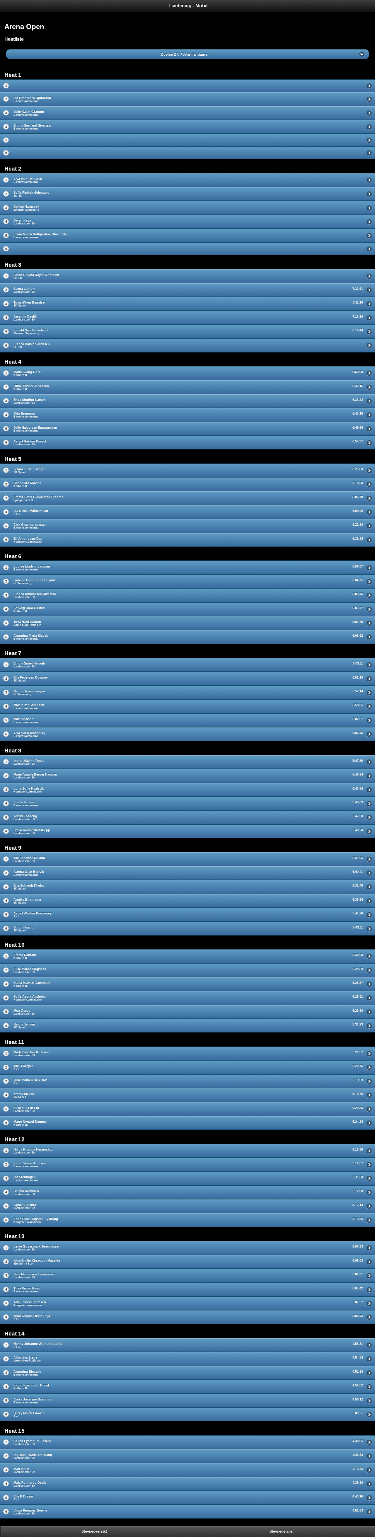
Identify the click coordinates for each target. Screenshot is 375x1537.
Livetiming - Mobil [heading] (187, 5)
